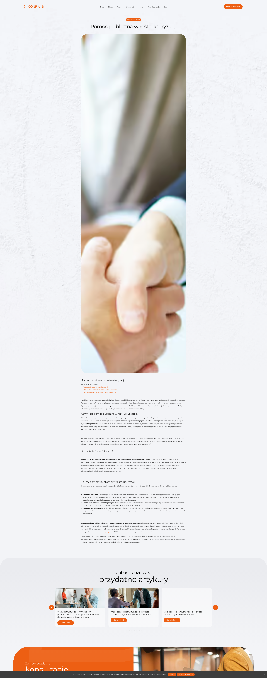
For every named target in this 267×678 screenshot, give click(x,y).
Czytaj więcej (66, 620)
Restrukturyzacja (154, 7)
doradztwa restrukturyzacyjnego (101, 532)
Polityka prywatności (186, 674)
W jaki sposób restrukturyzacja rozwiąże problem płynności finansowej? (130, 613)
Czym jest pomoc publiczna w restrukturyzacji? (101, 390)
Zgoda (172, 674)
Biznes (110, 7)
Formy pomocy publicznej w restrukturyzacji (100, 392)
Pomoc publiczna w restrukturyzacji (95, 387)
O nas (102, 7)
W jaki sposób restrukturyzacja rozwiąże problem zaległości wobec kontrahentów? (77, 613)
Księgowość (129, 7)
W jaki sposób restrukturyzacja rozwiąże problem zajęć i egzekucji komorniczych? (183, 613)
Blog (165, 7)
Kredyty (141, 7)
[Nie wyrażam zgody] (264, 675)
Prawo (119, 7)
